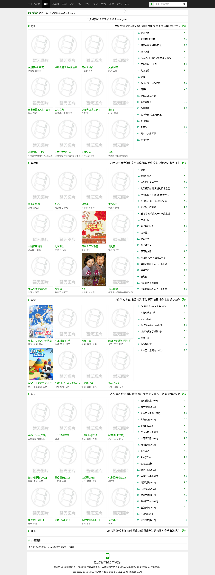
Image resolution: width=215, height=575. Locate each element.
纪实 (151, 394)
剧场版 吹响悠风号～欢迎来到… (156, 213)
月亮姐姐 (41, 439)
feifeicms (70, 13)
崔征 (35, 523)
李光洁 (111, 208)
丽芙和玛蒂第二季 (149, 182)
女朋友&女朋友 (36, 67)
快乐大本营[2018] (149, 432)
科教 (30, 481)
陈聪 (64, 481)
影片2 (48, 13)
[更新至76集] (94, 321)
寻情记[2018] (147, 426)
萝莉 (150, 299)
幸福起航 (113, 204)
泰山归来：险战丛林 (150, 83)
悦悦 (57, 439)
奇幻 (172, 26)
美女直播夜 (87, 67)
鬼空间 (144, 127)
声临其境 (113, 520)
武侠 (177, 26)
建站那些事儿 (67, 547)
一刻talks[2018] (89, 435)
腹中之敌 (145, 51)
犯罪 (161, 26)
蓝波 (88, 250)
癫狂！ (111, 109)
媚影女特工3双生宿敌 (66, 67)
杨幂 (110, 250)
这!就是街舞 (146, 463)
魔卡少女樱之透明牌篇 (40, 341)
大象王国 (145, 220)
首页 (46, 4)
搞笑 (139, 299)
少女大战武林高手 (91, 109)
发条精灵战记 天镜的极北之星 (155, 188)
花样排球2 (113, 289)
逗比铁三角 (146, 245)
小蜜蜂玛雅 (87, 383)
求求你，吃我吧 (148, 207)
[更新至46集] (40, 364)
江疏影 (38, 250)
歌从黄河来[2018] (91, 520)
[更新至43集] (120, 184)
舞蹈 (172, 530)
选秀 (112, 394)
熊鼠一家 (86, 341)
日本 (41, 344)
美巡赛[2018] (88, 477)
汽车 (177, 530)
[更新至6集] (120, 321)
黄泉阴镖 (113, 67)
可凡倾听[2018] (148, 520)
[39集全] (94, 184)
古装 (112, 162)
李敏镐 (111, 481)
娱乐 (87, 4)
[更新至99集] (67, 227)
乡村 (177, 162)
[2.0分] (40, 90)
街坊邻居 (59, 246)
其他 (62, 344)
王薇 (115, 71)
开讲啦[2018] (147, 514)
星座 (135, 530)
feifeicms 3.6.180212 (114, 572)
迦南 (30, 113)
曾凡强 (36, 208)
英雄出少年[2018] (37, 435)
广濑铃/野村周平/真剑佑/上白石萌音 (44, 156)
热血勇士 (86, 204)
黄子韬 (116, 250)
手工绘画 (37, 387)
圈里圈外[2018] (148, 407)
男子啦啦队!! (147, 226)
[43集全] (120, 227)
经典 (172, 162)
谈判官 (111, 246)
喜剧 (117, 26)
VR (108, 530)
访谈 (123, 394)
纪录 (110, 113)
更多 (183, 26)
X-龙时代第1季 (62, 341)
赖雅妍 (91, 292)
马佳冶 (85, 71)
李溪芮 (36, 292)
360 (92, 572)
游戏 (118, 530)
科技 (124, 530)
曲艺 (156, 394)
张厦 (84, 250)
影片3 (55, 13)
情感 (117, 299)
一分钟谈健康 (62, 435)
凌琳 (30, 208)
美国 (116, 113)
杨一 (30, 523)
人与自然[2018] (148, 419)
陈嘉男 (65, 292)
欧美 (95, 344)
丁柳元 (65, 208)
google (86, 572)
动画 (166, 26)
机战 (166, 299)
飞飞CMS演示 (53, 547)
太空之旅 (59, 109)
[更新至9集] (40, 321)
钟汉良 (31, 250)
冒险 (144, 299)
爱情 (122, 26)
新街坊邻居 (34, 204)
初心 (57, 204)
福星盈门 (59, 289)
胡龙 (35, 113)
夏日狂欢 (145, 121)
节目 (84, 481)
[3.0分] (94, 48)
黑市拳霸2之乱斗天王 (39, 109)
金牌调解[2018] (148, 507)
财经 (177, 394)
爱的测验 (145, 239)
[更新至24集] (67, 184)
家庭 (139, 162)
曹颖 (88, 523)
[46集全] (67, 269)
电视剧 (55, 4)
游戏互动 (170, 394)
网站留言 (99, 572)
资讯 (95, 4)
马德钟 (91, 208)
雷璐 (84, 523)
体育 (88, 481)
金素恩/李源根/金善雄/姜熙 (120, 292)
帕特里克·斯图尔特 (63, 113)
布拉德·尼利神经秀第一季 (153, 257)
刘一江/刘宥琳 (88, 156)
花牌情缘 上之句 (36, 152)
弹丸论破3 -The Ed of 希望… (155, 194)
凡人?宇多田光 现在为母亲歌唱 (156, 58)
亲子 (115, 344)
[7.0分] (120, 132)
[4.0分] (120, 90)
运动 (172, 299)
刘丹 (110, 71)
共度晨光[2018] (63, 477)
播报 (129, 394)
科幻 (139, 26)
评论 (111, 4)
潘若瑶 (31, 71)
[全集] (120, 269)
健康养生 (148, 530)
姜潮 (30, 292)
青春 (110, 387)
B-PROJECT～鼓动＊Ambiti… (155, 201)
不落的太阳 (146, 251)
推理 (133, 299)
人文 (110, 439)
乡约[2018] (146, 457)
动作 (133, 26)
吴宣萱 (38, 71)
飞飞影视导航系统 (37, 547)
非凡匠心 (145, 451)
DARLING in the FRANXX (68, 383)
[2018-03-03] (94, 500)
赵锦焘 (85, 292)
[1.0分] (120, 48)
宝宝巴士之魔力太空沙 (40, 383)
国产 (68, 344)
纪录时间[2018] (116, 435)
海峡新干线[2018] (149, 501)
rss (74, 572)
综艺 (80, 4)
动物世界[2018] (148, 444)
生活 (162, 394)
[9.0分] (40, 48)
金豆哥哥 (32, 439)
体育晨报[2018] (36, 520)
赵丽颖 (61, 13)
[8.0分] (67, 90)
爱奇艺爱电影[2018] (150, 413)
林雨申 (85, 208)
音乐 (140, 394)
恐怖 (128, 26)
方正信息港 (34, 4)
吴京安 (58, 208)
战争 (150, 26)
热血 (128, 299)
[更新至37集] (94, 269)
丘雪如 (85, 113)
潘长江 (58, 292)
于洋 (57, 71)
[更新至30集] (94, 227)
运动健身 (159, 530)
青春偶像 (125, 162)
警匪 (155, 26)
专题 (103, 4)
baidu (79, 572)
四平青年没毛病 (90, 246)
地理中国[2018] (148, 470)
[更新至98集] (40, 184)
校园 (155, 299)
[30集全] (40, 227)
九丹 (84, 289)
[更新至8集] (67, 321)
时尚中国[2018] (63, 520)
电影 (64, 4)
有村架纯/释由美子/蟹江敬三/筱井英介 (72, 156)
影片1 (42, 13)
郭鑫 (90, 71)
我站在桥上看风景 (37, 289)
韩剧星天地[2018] (117, 477)
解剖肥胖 (145, 32)
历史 (166, 162)
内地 (95, 439)
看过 (127, 4)
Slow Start (113, 383)
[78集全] (94, 364)
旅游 (134, 394)
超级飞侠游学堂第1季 (119, 341)
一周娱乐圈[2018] (149, 438)
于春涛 (58, 481)
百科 (88, 439)
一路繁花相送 (35, 246)
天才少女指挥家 (63, 152)
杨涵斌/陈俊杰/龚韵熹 (118, 156)
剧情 (119, 4)
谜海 (110, 152)
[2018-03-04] (40, 415)
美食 (145, 394)
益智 (110, 344)
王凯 (110, 523)
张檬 (117, 208)
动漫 (72, 4)
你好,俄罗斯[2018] (37, 477)
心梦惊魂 (86, 152)
